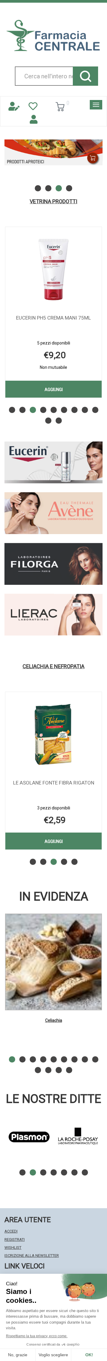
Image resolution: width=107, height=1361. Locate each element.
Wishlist (12, 1247)
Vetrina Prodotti (53, 201)
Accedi (11, 1231)
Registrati (14, 1239)
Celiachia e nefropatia (53, 666)
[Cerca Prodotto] (85, 76)
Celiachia (53, 1020)
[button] (38, 188)
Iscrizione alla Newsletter (31, 1255)
